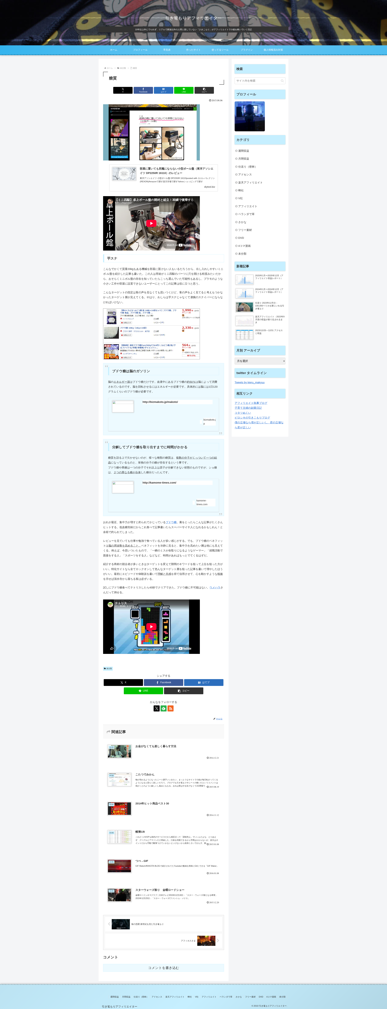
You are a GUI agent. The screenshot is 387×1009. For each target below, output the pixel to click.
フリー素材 (245, 230)
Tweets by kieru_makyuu (250, 382)
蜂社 (241, 190)
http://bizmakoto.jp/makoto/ (160, 401)
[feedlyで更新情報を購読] (164, 708)
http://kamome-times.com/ (159, 482)
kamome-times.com (202, 502)
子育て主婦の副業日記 (248, 407)
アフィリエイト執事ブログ (251, 403)
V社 (240, 198)
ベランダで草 (246, 214)
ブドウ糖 (171, 522)
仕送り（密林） (247, 166)
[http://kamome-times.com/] (123, 487)
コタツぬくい (243, 412)
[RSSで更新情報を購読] (170, 708)
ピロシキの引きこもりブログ (252, 417)
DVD (241, 237)
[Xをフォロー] (157, 708)
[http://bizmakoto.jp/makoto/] (123, 406)
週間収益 (243, 150)
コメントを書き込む (163, 968)
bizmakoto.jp (209, 421)
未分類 (109, 668)
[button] (204, 90)
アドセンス (245, 174)
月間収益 (243, 158)
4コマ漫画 (244, 245)
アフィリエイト (247, 206)
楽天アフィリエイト (250, 182)
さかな (242, 222)
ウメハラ (215, 587)
